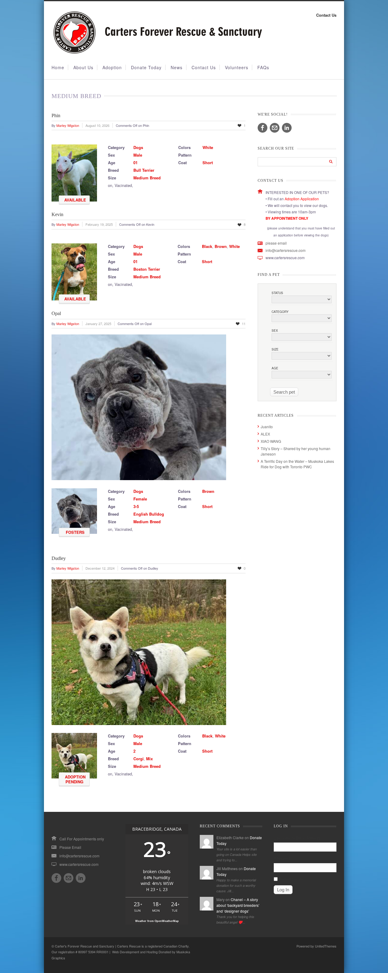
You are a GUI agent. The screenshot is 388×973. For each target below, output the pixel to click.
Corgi (138, 758)
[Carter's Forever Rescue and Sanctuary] (157, 52)
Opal (56, 313)
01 (135, 162)
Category (280, 312)
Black (207, 246)
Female (140, 499)
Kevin (57, 214)
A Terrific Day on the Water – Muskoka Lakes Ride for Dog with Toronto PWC (297, 464)
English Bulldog (148, 514)
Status (277, 293)
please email (276, 243)
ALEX (265, 433)
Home (58, 67)
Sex (275, 330)
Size (275, 349)
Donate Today (146, 67)
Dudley (59, 558)
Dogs (138, 147)
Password (282, 858)
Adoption (112, 67)
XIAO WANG (271, 441)
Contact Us (326, 15)
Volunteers (236, 67)
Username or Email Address (297, 837)
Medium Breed (147, 178)
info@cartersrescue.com (286, 250)
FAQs (263, 67)
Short (207, 162)
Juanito (267, 426)
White (207, 147)
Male (137, 155)
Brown (221, 246)
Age (275, 368)
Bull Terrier (143, 170)
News (176, 67)
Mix (149, 758)
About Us (83, 67)
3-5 (136, 506)
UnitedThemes (325, 946)
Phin (56, 115)
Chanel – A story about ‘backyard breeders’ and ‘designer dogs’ (237, 905)
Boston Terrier (146, 269)
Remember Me (291, 878)
